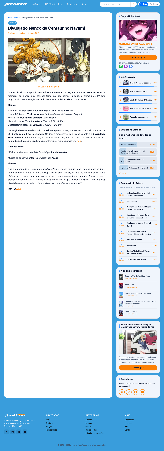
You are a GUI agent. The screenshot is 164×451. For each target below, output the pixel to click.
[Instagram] (129, 392)
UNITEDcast (49, 4)
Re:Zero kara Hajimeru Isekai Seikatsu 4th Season (138, 194)
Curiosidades (91, 430)
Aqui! (18, 189)
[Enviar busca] (133, 4)
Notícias (35, 4)
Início (10, 18)
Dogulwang (131, 245)
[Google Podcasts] (131, 66)
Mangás (88, 423)
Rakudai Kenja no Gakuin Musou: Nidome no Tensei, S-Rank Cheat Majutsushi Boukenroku (138, 232)
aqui (79, 141)
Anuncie (128, 423)
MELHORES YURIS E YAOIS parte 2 (135, 44)
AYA (126, 426)
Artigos (49, 426)
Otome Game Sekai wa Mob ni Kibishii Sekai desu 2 (138, 208)
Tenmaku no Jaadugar (139, 117)
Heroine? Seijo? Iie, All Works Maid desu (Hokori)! (138, 252)
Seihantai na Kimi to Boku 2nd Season (140, 108)
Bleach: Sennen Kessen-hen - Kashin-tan (140, 83)
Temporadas (72, 4)
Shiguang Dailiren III (138, 91)
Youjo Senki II (131, 201)
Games (88, 426)
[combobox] (115, 4)
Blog (60, 4)
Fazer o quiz (138, 368)
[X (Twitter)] (122, 392)
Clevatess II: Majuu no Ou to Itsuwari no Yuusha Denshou (138, 216)
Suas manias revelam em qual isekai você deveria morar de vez (137, 325)
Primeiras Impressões (94, 433)
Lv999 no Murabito (134, 240)
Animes (17, 18)
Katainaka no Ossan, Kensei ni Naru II (138, 224)
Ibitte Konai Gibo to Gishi (136, 259)
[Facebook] (135, 392)
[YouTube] (142, 392)
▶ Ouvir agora (138, 57)
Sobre (84, 4)
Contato (128, 430)
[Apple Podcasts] (126, 66)
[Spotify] (121, 66)
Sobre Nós (129, 420)
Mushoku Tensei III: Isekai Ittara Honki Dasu (140, 100)
